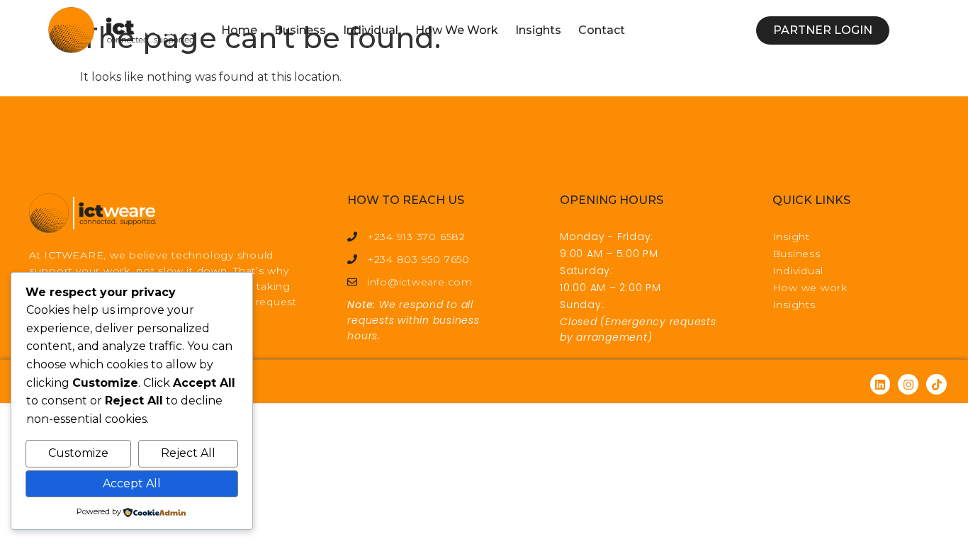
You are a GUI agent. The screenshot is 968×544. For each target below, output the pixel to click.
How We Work (456, 30)
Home (239, 30)
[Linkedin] (880, 384)
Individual (370, 30)
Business (300, 30)
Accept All (132, 483)
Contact (601, 30)
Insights (538, 30)
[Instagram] (908, 384)
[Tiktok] (936, 384)
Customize (78, 453)
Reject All (188, 453)
